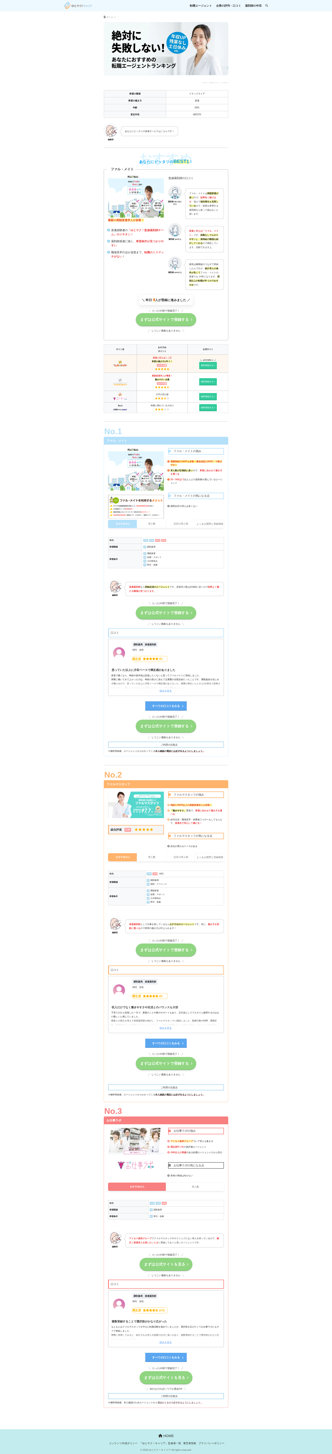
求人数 (151, 523)
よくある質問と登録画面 (210, 524)
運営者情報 (189, 1443)
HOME (168, 1436)
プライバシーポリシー (211, 1443)
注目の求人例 (181, 523)
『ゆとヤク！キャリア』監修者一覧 (160, 1443)
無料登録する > (208, 365)
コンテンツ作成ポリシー (123, 1443)
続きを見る (166, 690)
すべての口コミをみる (166, 705)
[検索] (265, 5)
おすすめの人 (123, 523)
